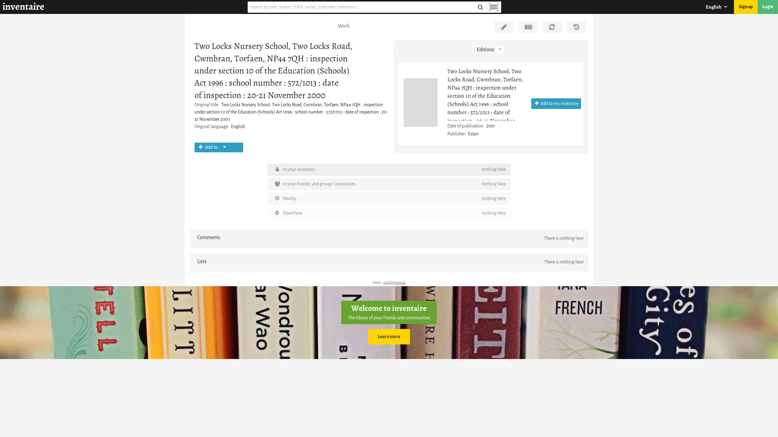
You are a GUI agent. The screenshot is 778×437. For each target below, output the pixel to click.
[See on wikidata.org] (528, 27)
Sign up (746, 7)
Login (768, 7)
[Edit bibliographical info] (504, 27)
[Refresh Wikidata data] (552, 27)
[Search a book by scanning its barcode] (494, 7)
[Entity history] (576, 27)
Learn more (389, 337)
